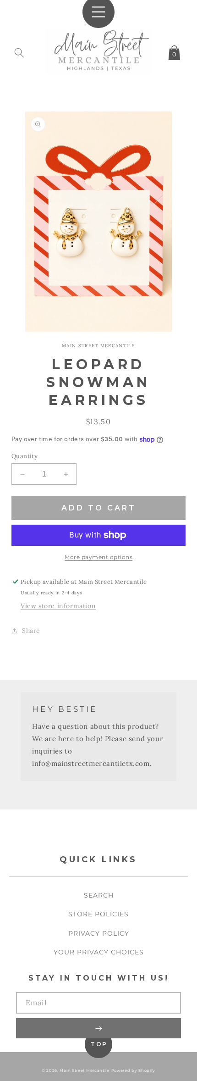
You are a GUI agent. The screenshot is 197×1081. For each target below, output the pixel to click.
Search (99, 895)
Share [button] (31, 630)
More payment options (98, 557)
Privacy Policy (98, 933)
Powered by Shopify (133, 1070)
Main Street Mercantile (84, 1070)
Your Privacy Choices (99, 952)
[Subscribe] (98, 1028)
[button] (19, 51)
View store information (58, 606)
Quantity (24, 456)
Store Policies (98, 914)
